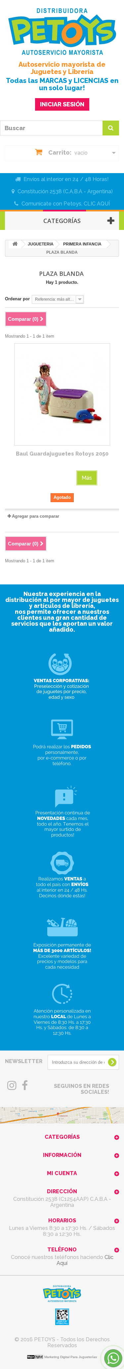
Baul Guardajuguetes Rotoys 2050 (62, 454)
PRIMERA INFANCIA (82, 244)
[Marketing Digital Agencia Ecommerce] (35, 1356)
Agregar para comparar (35, 516)
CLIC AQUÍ (97, 204)
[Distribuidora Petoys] (62, 31)
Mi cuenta (62, 1173)
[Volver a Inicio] (15, 244)
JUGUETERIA (41, 244)
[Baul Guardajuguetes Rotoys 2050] (62, 394)
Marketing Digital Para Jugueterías (70, 1357)
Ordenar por (17, 298)
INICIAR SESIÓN (62, 104)
